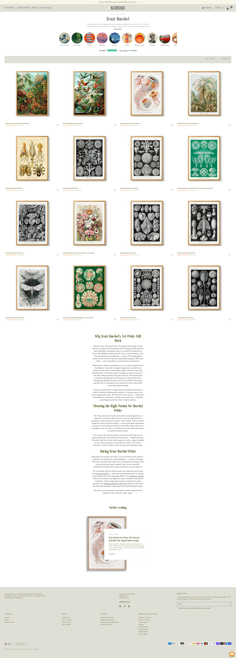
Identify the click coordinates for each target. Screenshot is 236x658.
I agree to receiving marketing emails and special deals (194, 608)
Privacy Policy (66, 622)
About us (8, 617)
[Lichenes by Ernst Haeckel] (89, 158)
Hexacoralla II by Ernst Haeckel (129, 188)
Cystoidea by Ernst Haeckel (185, 318)
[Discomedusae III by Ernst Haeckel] (146, 93)
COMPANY (8, 614)
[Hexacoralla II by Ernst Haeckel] (146, 158)
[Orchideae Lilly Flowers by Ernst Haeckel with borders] (89, 223)
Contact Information (107, 617)
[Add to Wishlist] (57, 125)
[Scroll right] (175, 39)
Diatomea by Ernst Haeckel (128, 318)
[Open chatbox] (232, 654)
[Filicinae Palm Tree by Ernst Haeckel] (204, 93)
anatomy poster (137, 476)
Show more (118, 29)
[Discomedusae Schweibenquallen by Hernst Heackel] (89, 287)
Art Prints (9, 8)
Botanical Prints (144, 627)
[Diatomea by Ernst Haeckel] (146, 287)
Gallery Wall (45, 8)
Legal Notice (66, 617)
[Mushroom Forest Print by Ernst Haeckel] (32, 93)
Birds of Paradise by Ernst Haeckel (73, 123)
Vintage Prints (143, 629)
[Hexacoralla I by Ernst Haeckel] (32, 223)
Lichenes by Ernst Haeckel (70, 188)
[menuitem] (10, 8)
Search (7, 620)
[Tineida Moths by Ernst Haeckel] (32, 287)
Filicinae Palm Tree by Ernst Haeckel (188, 123)
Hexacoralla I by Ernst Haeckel (14, 253)
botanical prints (102, 474)
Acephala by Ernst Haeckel (128, 253)
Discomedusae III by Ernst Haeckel (130, 123)
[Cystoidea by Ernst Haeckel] (204, 287)
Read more (112, 554)
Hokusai (141, 624)
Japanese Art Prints (145, 617)
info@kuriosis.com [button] (124, 601)
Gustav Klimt (143, 634)
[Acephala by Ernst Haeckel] (146, 223)
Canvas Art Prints (144, 620)
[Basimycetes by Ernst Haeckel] (204, 223)
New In (35, 8)
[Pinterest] (130, 606)
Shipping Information (107, 620)
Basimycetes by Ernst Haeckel (186, 253)
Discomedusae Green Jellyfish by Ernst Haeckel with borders (195, 188)
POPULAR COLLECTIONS (148, 614)
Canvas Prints (23, 8)
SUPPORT (103, 614)
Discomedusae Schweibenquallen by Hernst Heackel (78, 318)
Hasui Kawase (143, 622)
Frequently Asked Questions (109, 622)
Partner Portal (9, 622)
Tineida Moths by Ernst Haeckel (15, 318)
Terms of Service (67, 620)
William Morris (143, 632)
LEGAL (64, 614)
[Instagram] (126, 606)
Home (112, 14)
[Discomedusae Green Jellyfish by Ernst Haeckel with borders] (204, 158)
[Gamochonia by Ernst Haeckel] (32, 158)
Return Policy (66, 624)
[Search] (223, 8)
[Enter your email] (229, 604)
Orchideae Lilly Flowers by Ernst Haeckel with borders (79, 253)
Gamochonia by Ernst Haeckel (14, 188)
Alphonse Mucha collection (115, 484)
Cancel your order (106, 624)
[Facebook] (121, 606)
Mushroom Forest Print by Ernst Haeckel (17, 123)
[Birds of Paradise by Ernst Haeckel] (89, 93)
